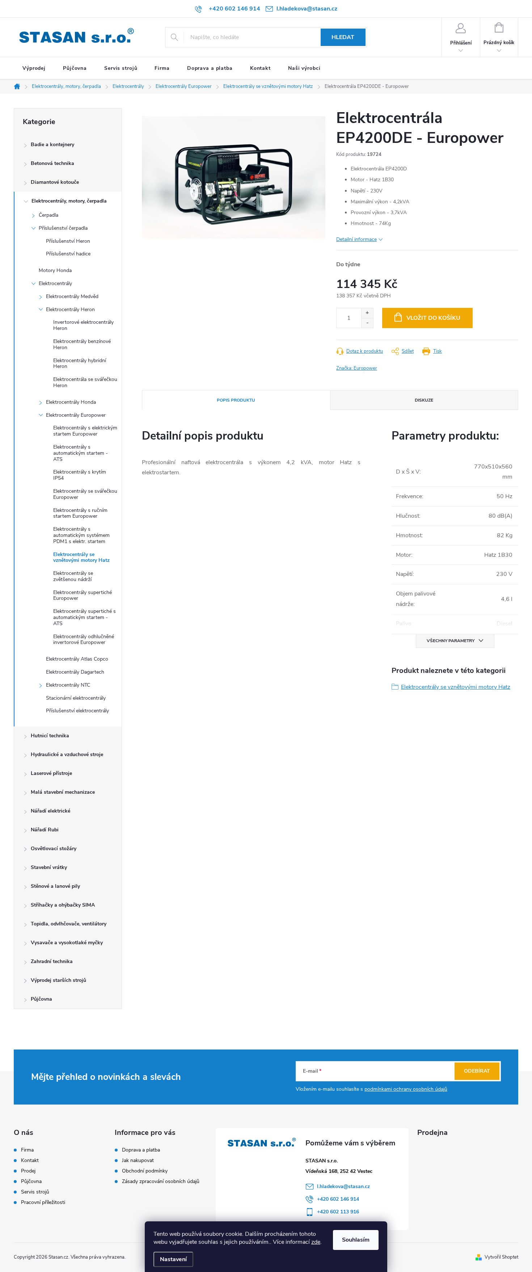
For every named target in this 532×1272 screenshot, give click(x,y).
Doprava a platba (141, 1149)
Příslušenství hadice (68, 253)
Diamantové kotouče (55, 182)
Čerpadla (48, 215)
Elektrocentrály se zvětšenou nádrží (73, 576)
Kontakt (30, 1160)
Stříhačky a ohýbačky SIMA (63, 905)
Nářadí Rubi (45, 829)
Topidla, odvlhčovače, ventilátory (68, 923)
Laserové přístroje (51, 773)
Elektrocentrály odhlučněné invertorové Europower (83, 639)
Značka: (356, 368)
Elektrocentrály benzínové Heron (82, 344)
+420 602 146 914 (338, 1199)
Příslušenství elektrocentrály (77, 710)
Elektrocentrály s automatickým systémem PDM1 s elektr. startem (81, 535)
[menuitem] (34, 68)
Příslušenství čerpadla (63, 228)
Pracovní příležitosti (43, 1202)
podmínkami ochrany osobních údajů (405, 1089)
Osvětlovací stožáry (53, 848)
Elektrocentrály (55, 283)
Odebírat (477, 1071)
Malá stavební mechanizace (63, 792)
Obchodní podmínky (145, 1170)
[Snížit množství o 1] (367, 323)
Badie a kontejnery (52, 144)
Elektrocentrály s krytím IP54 (79, 475)
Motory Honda (55, 270)
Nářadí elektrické (50, 810)
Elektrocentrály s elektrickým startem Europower (85, 430)
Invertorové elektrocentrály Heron (83, 325)
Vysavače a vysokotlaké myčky (67, 942)
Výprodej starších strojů (58, 980)
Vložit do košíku (433, 318)
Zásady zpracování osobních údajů (160, 1181)
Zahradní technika (52, 961)
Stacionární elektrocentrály (76, 698)
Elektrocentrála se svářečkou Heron (85, 382)
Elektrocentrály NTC (68, 685)
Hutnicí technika (50, 735)
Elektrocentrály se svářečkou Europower (85, 494)
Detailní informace (356, 239)
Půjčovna (41, 999)
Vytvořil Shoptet (501, 1257)
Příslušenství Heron (68, 241)
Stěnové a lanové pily (55, 886)
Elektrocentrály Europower (76, 415)
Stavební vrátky (49, 867)
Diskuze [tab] (424, 400)
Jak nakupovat (138, 1160)
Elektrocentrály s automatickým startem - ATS (80, 453)
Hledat (343, 37)
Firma (27, 1150)
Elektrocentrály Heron (70, 309)
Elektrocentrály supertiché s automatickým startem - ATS (84, 617)
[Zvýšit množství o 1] (367, 313)
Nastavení (173, 1259)
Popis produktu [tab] (236, 400)
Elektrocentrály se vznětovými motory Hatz (81, 557)
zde (315, 1242)
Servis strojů (35, 1192)
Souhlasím (356, 1240)
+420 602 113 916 (338, 1211)
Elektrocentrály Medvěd (72, 296)
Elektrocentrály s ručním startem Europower (80, 513)
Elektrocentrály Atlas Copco (77, 659)
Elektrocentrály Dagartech (75, 672)
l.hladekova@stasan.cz (343, 1186)
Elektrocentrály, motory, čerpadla (69, 201)
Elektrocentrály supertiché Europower (82, 595)
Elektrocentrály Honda (71, 402)
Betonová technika (52, 163)
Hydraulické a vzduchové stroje (67, 754)
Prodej (28, 1171)
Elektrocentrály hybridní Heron (79, 363)
